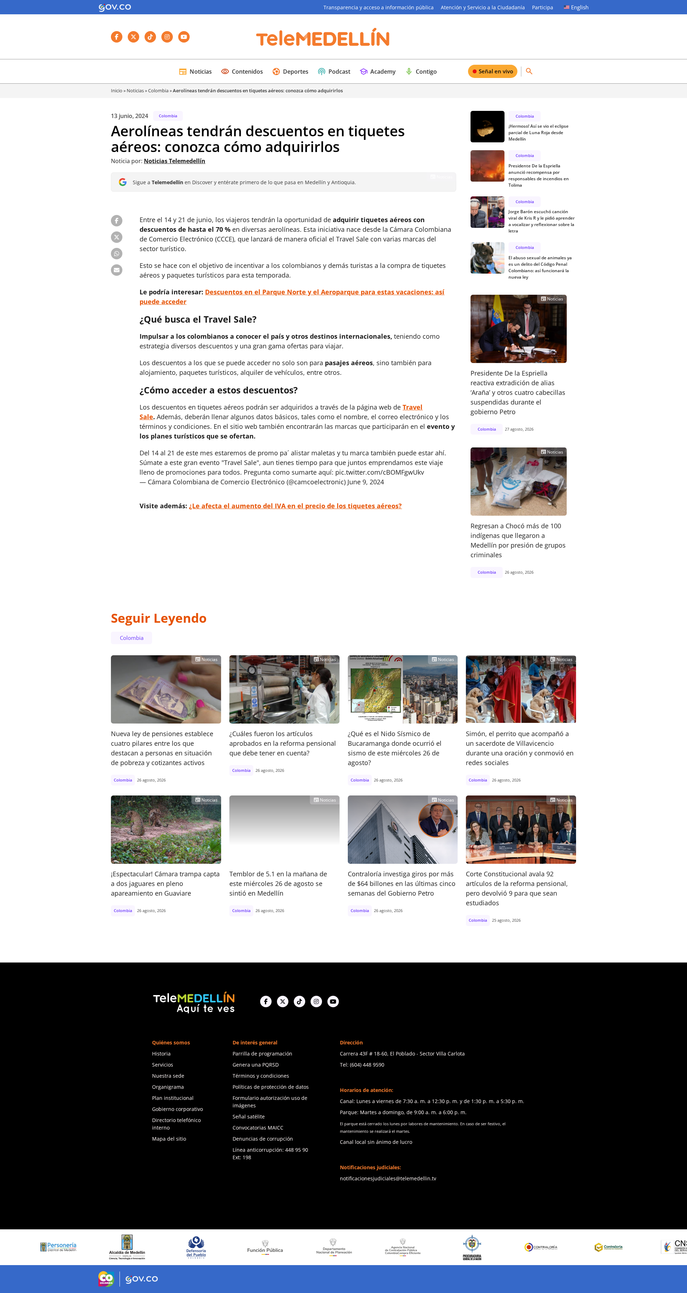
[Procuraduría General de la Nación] (420, 1247)
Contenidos (242, 71)
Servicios (162, 1064)
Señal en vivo (496, 71)
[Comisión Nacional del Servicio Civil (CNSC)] (628, 1247)
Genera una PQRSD (256, 1064)
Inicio (116, 90)
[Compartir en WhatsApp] (116, 253)
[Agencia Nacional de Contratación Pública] (352, 1247)
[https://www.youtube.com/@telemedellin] (333, 1001)
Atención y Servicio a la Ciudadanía (483, 7)
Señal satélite (249, 1116)
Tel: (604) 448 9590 (362, 1064)
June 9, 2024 (365, 481)
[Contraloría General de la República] (490, 1247)
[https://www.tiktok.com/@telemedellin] (299, 1001)
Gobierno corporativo (177, 1109)
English (580, 7)
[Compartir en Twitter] (116, 237)
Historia (161, 1053)
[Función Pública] (214, 1246)
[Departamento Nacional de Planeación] (283, 1247)
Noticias (195, 71)
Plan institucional (173, 1097)
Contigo (421, 71)
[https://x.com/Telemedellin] (282, 1001)
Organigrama (168, 1086)
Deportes (290, 71)
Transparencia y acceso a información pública (378, 7)
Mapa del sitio (169, 1138)
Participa (542, 7)
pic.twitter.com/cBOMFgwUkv (379, 472)
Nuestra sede (168, 1075)
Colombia (158, 90)
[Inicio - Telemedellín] (322, 37)
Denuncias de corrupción (263, 1138)
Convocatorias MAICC (258, 1127)
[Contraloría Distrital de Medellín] (559, 1247)
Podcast (333, 71)
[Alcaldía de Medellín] (76, 1247)
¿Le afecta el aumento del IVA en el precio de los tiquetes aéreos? (295, 505)
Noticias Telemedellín (174, 161)
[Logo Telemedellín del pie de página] (193, 1001)
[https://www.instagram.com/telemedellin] (316, 1001)
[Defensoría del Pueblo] (145, 1247)
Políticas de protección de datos (271, 1086)
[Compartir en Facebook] (116, 220)
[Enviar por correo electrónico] (116, 270)
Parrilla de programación (262, 1053)
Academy (377, 71)
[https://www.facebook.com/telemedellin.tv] (266, 1001)
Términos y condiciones (261, 1075)
